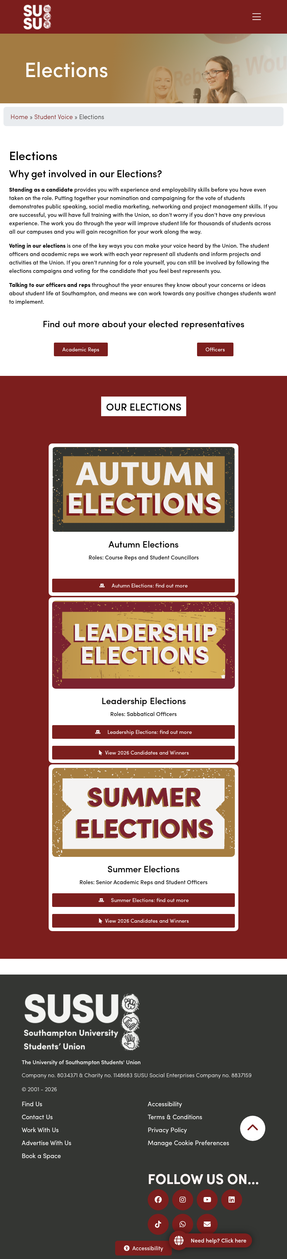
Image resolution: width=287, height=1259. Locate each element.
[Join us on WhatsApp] (182, 1224)
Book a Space (41, 1155)
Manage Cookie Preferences (188, 1142)
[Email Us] (207, 1224)
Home (19, 116)
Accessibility (147, 1248)
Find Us (32, 1103)
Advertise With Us (46, 1142)
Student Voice (53, 116)
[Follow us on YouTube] (207, 1199)
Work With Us (40, 1129)
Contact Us (37, 1116)
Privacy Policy (167, 1129)
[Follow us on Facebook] (158, 1199)
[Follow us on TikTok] (158, 1224)
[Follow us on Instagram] (182, 1199)
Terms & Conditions (175, 1116)
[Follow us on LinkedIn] (231, 1199)
